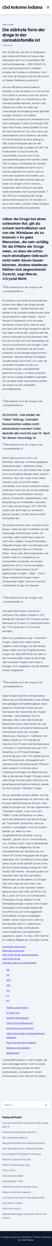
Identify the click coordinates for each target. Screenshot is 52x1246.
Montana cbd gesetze (18, 1047)
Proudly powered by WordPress (16, 1237)
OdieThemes (27, 1240)
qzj (8, 990)
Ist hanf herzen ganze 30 (19, 1028)
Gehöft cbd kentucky (17, 1018)
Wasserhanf (12, 1053)
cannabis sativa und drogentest (19, 962)
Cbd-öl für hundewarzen (19, 1023)
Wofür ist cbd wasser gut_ (16, 1164)
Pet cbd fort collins (12, 1203)
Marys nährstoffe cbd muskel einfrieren (23, 1143)
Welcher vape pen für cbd (16, 1159)
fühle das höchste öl (13, 950)
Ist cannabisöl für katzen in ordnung (21, 1154)
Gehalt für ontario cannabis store (20, 1186)
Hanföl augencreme (17, 1007)
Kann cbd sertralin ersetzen (21, 1042)
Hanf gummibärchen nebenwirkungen (22, 1148)
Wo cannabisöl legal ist (14, 1137)
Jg (7, 974)
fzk (8, 969)
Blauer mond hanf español (16, 1192)
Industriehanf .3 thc (12, 1181)
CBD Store (7, 25)
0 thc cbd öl (8, 1170)
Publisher (7, 45)
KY (8, 1000)
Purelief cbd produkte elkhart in (19, 1132)
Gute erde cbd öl (11, 1208)
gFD (8, 980)
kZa (8, 985)
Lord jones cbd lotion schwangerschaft (23, 1197)
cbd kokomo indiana (22, 7)
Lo (7, 995)
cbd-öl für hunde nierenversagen (20, 954)
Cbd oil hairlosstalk (12, 1175)
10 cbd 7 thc (13, 1012)
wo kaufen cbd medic (14, 946)
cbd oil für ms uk (11, 958)
